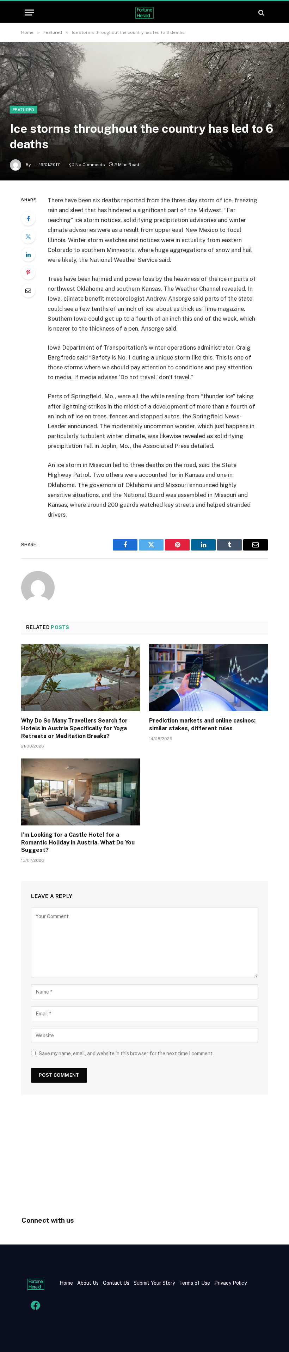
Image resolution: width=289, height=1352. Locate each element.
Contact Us (117, 1283)
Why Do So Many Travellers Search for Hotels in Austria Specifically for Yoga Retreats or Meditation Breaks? (74, 728)
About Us (88, 1283)
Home (66, 1283)
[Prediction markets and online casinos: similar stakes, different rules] (208, 677)
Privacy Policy (230, 1283)
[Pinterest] (28, 272)
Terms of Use (194, 1283)
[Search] (260, 12)
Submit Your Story (153, 1283)
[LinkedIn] (28, 254)
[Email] (28, 290)
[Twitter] (28, 236)
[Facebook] (28, 218)
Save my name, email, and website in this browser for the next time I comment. (126, 1053)
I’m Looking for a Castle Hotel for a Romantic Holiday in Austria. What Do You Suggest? (78, 842)
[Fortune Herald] (144, 12)
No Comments (90, 164)
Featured (24, 109)
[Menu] (29, 12)
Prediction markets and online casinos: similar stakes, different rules (202, 724)
